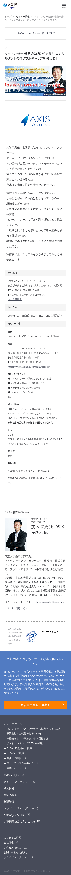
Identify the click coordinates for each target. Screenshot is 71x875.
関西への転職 (14, 758)
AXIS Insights (12, 775)
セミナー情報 (23, 16)
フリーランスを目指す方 (20, 763)
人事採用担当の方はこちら (20, 821)
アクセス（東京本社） (16, 847)
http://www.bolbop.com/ (50, 601)
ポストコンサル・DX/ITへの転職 (25, 743)
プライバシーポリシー (16, 857)
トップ (8, 16)
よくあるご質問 (12, 837)
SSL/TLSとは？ (49, 631)
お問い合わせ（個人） (16, 852)
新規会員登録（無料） (35, 705)
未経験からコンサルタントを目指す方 (27, 738)
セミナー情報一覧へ (17, 608)
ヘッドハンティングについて (21, 808)
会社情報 (9, 842)
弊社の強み (10, 795)
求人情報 (9, 788)
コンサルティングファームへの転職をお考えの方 (34, 728)
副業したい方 (14, 768)
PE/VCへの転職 (15, 753)
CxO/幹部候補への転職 (19, 748)
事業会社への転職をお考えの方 (24, 733)
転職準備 (9, 801)
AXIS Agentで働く (14, 815)
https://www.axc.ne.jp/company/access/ (29, 366)
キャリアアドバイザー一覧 (20, 782)
